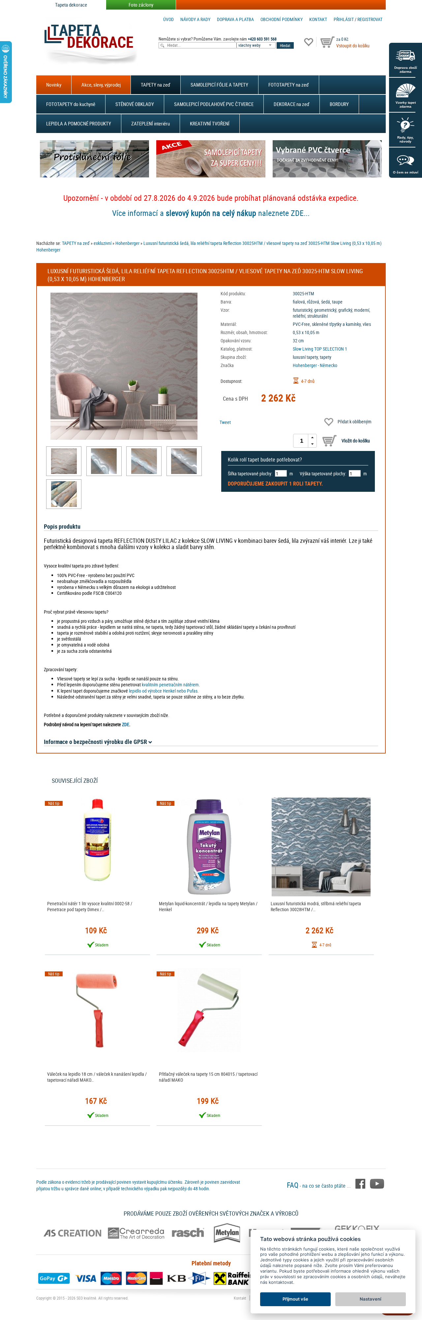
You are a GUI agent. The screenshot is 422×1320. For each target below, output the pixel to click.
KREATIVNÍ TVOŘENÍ (209, 123)
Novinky (53, 84)
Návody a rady (195, 19)
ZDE (125, 724)
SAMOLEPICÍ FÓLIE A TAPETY (219, 84)
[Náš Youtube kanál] (377, 1183)
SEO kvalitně (86, 1298)
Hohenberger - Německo (315, 365)
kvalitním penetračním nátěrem (170, 684)
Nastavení (370, 1299)
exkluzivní (102, 243)
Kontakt (318, 19)
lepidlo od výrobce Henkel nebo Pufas (163, 691)
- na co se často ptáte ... (319, 1185)
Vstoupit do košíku (353, 45)
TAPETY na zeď (155, 84)
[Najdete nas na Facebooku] (361, 1183)
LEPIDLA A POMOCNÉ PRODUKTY (78, 123)
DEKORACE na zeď (292, 104)
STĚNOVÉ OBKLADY (134, 104)
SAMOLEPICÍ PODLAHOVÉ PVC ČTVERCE (214, 104)
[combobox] (256, 45)
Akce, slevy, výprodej (101, 84)
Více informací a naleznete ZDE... (211, 213)
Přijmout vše (295, 1299)
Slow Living (303, 349)
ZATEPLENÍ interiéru (150, 123)
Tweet (225, 422)
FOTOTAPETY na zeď (288, 84)
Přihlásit (344, 19)
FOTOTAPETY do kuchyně (70, 104)
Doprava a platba (235, 19)
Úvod (168, 19)
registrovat (369, 19)
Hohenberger (127, 243)
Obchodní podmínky (281, 19)
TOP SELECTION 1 (330, 349)
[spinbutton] (301, 440)
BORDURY (339, 104)
